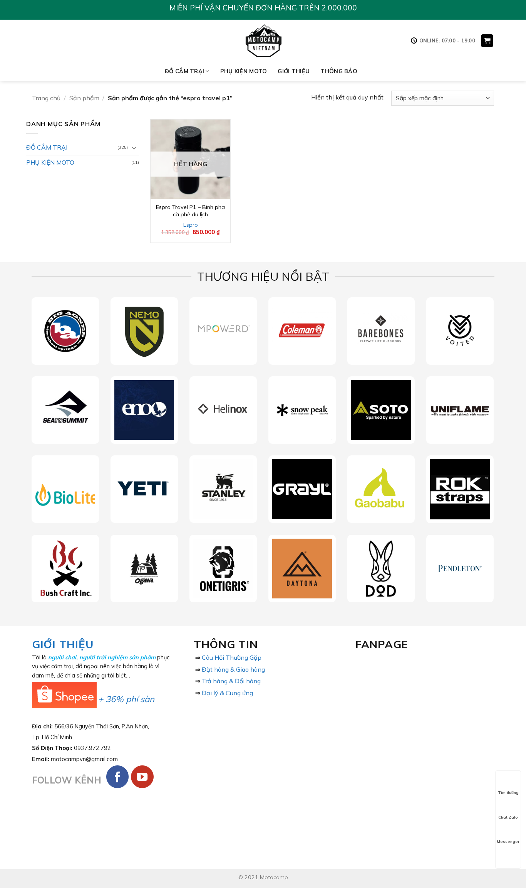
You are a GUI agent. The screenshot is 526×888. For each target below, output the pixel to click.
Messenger (508, 841)
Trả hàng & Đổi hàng (231, 681)
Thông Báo (338, 71)
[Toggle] (134, 147)
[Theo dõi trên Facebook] (117, 776)
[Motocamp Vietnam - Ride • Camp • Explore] (263, 41)
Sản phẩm (84, 98)
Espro (190, 224)
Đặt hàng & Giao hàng (233, 669)
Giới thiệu (294, 71)
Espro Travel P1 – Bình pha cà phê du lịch (190, 211)
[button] (487, 40)
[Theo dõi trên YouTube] (142, 776)
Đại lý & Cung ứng (227, 693)
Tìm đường (508, 792)
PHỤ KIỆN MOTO (243, 71)
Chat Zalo (508, 817)
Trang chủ (46, 98)
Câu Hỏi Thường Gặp (231, 657)
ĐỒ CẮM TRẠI (184, 71)
